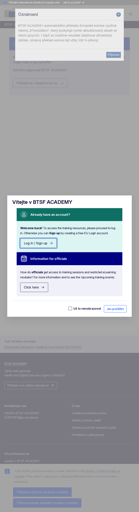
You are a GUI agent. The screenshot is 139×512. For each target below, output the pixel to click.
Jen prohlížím (115, 309)
